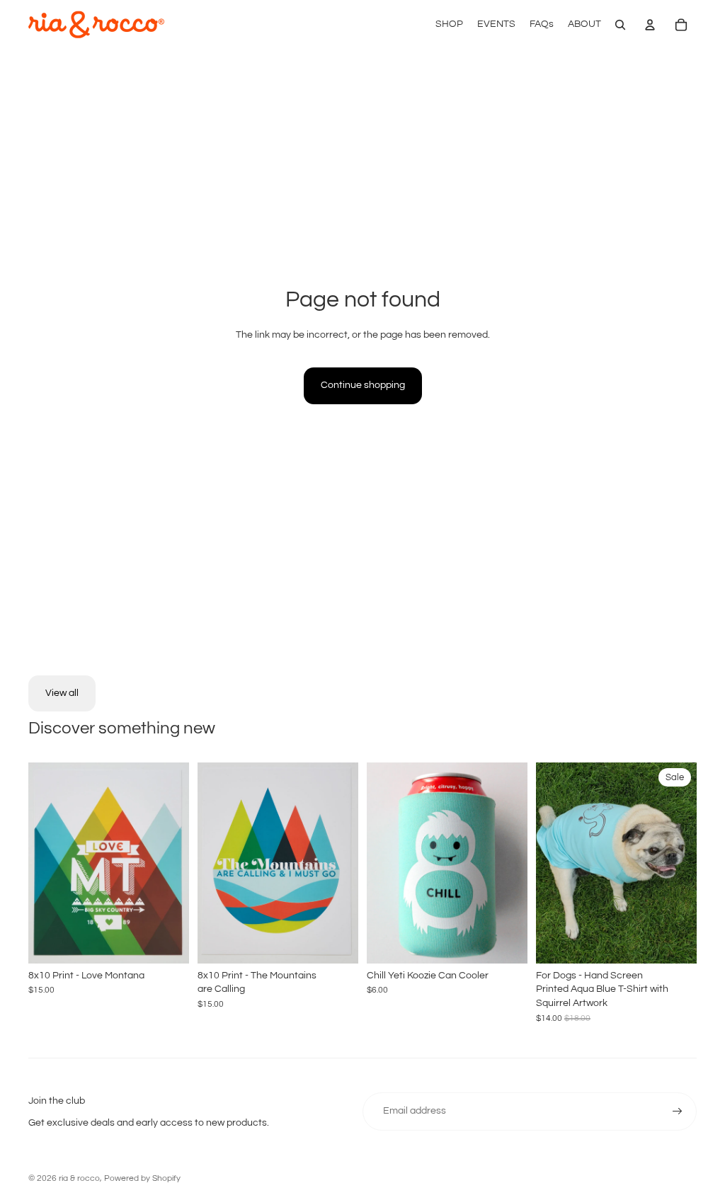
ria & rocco (79, 1178)
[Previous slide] (547, 863)
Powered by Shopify (142, 1178)
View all (62, 693)
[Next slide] (686, 863)
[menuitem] (449, 24)
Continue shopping (363, 385)
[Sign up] (677, 1111)
